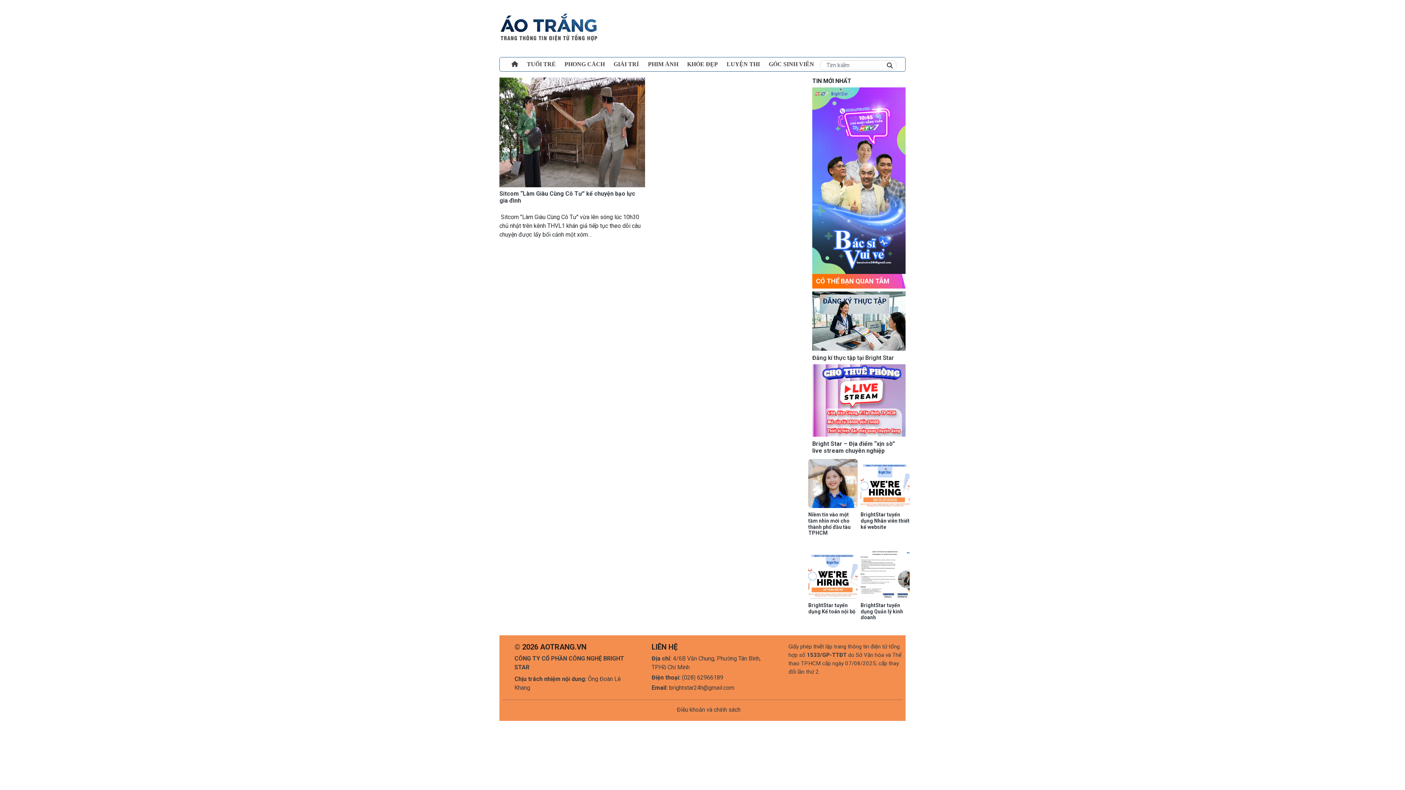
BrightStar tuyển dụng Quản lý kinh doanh (882, 611)
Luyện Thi (743, 64)
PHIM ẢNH (663, 64)
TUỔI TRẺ (541, 64)
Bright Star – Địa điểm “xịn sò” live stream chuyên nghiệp (853, 447)
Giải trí (626, 64)
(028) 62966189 (702, 677)
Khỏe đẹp (702, 64)
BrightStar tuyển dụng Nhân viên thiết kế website (885, 521)
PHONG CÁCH (585, 64)
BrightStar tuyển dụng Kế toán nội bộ (831, 608)
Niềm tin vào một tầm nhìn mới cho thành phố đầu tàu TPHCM (829, 524)
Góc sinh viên (791, 64)
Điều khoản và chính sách (709, 709)
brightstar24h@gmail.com (701, 687)
